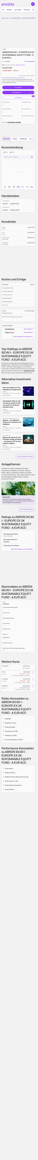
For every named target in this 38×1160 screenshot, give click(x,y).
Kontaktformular (29, 371)
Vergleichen (17, 92)
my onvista (17, 10)
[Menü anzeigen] (3, 10)
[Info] (5, 152)
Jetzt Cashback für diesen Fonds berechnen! (13, 77)
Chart (15, 139)
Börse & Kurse (5, 18)
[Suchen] (32, 157)
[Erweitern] (32, 92)
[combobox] (18, 157)
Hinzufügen (18, 87)
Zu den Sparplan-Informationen (22, 336)
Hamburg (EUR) (20, 65)
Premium (27, 10)
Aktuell (9, 10)
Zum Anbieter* (28, 329)
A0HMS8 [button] (7, 61)
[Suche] (33, 10)
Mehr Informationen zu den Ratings (21, 549)
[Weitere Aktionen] (33, 672)
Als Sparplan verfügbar (14, 122)
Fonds (11, 18)
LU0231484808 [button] (30, 61)
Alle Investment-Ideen (25, 456)
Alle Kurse (23, 139)
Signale (19, 97)
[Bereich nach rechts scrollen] (33, 139)
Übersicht (6, 139)
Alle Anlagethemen (26, 509)
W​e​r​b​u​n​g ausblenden (25, 32)
